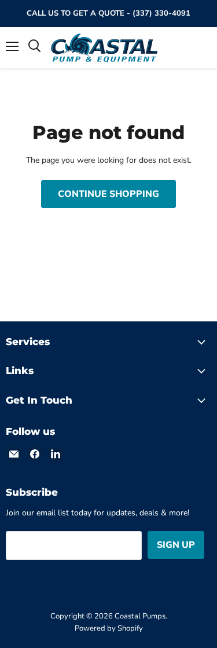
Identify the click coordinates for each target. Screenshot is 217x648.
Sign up (176, 545)
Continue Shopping (108, 194)
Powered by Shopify (109, 628)
